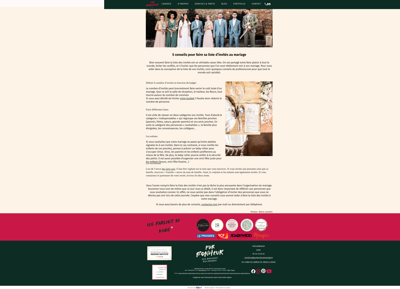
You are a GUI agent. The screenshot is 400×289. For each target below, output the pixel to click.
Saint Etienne (202, 270)
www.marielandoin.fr (183, 273)
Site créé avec (192, 287)
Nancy (233, 270)
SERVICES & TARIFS (205, 3)
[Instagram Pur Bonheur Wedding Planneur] (258, 271)
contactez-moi (209, 204)
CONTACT (256, 3)
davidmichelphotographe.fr (222, 273)
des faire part (168, 168)
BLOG (224, 3)
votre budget (187, 98)
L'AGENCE (166, 3)
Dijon (229, 270)
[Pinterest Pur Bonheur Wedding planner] (263, 271)
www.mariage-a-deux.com (195, 273)
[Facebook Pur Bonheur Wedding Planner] (253, 271)
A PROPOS (183, 3)
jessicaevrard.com (236, 273)
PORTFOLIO (239, 3)
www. (202, 273)
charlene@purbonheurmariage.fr (258, 258)
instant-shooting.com (208, 273)
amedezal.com (246, 273)
